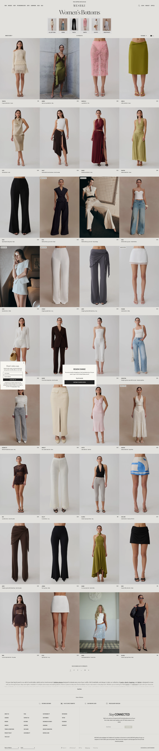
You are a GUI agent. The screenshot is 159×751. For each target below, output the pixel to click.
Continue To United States (79, 382)
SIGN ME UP (13, 379)
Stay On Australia (79, 378)
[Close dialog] (24, 363)
